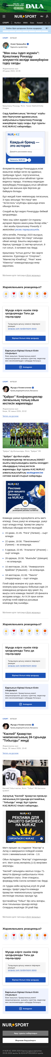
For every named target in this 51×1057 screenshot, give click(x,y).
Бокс (32, 23)
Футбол (17, 23)
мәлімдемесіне (35, 472)
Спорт (6, 23)
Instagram (27, 367)
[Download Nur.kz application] (25, 6)
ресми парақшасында (27, 229)
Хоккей (40, 23)
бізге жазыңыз (33, 275)
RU (42, 16)
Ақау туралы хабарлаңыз (25, 1033)
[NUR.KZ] (25, 16)
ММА (25, 23)
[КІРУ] (47, 16)
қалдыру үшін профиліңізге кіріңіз (22, 329)
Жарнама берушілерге (25, 1040)
